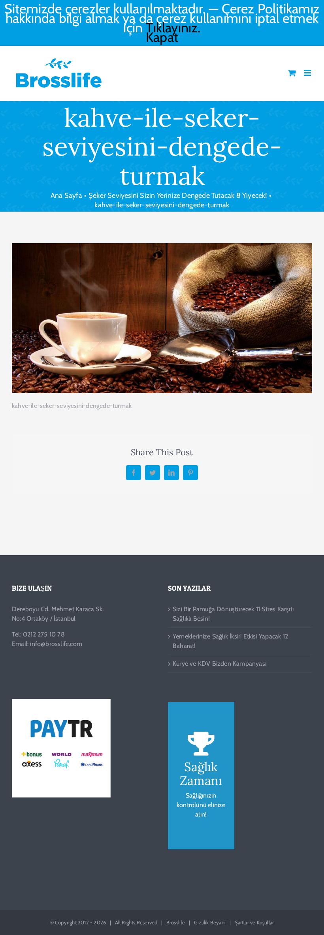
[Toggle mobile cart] (292, 73)
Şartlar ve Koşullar (254, 922)
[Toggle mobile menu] (308, 73)
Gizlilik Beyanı (210, 922)
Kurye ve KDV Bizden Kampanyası (219, 663)
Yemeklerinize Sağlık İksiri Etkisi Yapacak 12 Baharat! (230, 641)
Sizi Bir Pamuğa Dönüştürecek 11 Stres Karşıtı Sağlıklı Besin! (233, 613)
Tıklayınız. (173, 27)
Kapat (162, 37)
